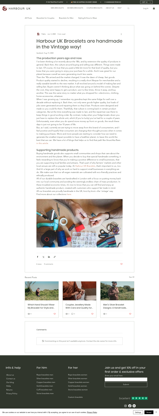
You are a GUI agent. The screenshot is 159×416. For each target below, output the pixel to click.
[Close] (156, 412)
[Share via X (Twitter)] (43, 257)
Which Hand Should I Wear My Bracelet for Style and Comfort (41, 306)
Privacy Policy (92, 412)
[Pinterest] (134, 405)
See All (131, 277)
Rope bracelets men (45, 375)
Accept (148, 412)
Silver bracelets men (45, 378)
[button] (146, 2)
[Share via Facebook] (37, 257)
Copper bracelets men (46, 382)
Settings (138, 412)
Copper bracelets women (78, 382)
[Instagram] (125, 405)
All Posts (28, 18)
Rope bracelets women (77, 375)
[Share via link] (55, 257)
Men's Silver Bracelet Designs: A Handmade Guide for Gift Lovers (114, 306)
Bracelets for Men (66, 18)
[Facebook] (129, 405)
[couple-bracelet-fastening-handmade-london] (79, 290)
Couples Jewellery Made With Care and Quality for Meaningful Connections (79, 306)
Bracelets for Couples (45, 18)
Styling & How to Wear (87, 18)
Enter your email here (114, 376)
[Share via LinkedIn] (49, 257)
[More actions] (121, 34)
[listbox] (146, 2)
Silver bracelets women (77, 378)
